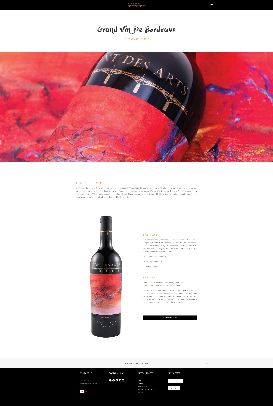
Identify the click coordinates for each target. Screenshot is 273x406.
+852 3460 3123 (85, 380)
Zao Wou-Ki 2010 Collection (136, 363)
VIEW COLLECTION (170, 317)
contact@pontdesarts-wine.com (89, 383)
